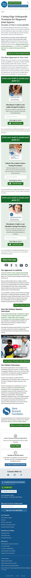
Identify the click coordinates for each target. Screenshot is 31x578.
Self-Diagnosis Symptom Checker (9, 543)
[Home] (4, 4)
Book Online (15, 446)
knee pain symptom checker (12, 191)
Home (2, 11)
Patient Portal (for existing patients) (10, 565)
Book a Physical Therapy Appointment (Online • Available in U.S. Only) (16, 569)
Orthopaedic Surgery (6, 517)
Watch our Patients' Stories (20, 425)
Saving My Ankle (5, 533)
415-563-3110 (8, 487)
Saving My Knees (5, 535)
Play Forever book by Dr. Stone (8, 563)
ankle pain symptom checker (12, 130)
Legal (17, 575)
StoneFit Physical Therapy (7, 527)
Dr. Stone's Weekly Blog (7, 548)
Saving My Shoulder (6, 537)
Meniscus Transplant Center (8, 524)
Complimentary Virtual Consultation (18, 5)
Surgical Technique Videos (7, 553)
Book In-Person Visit (14, 2)
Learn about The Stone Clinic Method (16, 361)
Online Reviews (5, 558)
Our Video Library (5, 546)
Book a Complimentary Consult (16, 464)
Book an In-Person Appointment (18, 53)
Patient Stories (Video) (6, 561)
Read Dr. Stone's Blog (21, 305)
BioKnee (3, 520)
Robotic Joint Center (6, 522)
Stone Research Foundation (8, 551)
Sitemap (23, 575)
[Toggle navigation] (28, 2)
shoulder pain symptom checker (15, 252)
